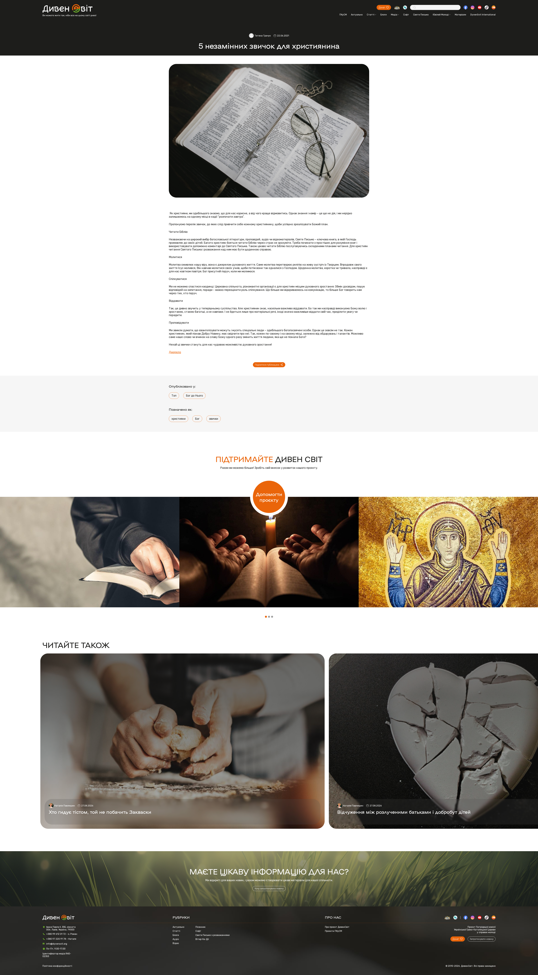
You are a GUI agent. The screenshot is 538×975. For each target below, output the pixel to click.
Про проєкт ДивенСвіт (337, 927)
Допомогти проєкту (269, 497)
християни (178, 418)
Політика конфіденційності (57, 966)
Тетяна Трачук (263, 35)
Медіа (394, 14)
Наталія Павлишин (64, 805)
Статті (370, 14)
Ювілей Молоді (441, 14)
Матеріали (460, 14)
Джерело (175, 352)
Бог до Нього (194, 395)
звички (213, 418)
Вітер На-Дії (202, 939)
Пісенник (200, 927)
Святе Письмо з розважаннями (212, 935)
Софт (406, 14)
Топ (173, 395)
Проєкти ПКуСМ (333, 931)
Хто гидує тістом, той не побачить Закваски (100, 812)
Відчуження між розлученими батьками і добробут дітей (404, 812)
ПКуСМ (343, 14)
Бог (197, 418)
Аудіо (176, 939)
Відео (176, 943)
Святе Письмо (421, 14)
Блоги (383, 14)
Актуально (357, 14)
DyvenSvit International (483, 14)
